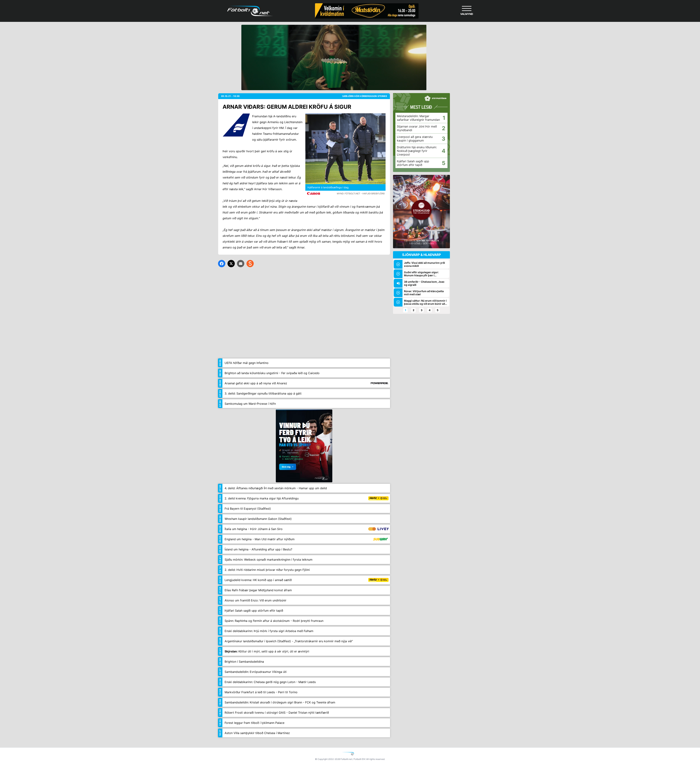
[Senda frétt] (240, 263)
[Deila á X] (231, 263)
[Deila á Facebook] (221, 263)
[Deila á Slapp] (250, 263)
